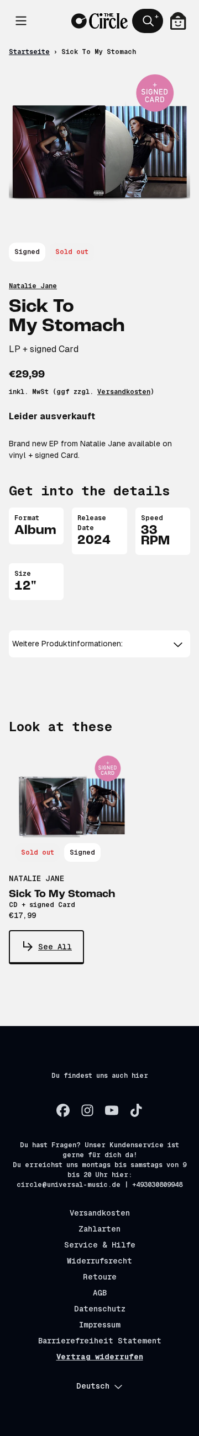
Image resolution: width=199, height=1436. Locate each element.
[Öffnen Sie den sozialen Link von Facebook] (63, 1110)
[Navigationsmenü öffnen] (21, 21)
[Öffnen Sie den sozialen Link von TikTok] (136, 1110)
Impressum (100, 1324)
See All (55, 946)
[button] (99, 644)
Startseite (29, 52)
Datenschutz (99, 1308)
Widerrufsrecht (99, 1260)
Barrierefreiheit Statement (99, 1340)
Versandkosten (123, 392)
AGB (100, 1292)
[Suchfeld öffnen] (147, 21)
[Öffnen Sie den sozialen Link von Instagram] (87, 1110)
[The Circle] (99, 21)
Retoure (100, 1276)
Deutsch (92, 1385)
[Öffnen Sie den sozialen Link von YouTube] (112, 1110)
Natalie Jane (33, 286)
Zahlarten (99, 1228)
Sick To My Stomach (62, 894)
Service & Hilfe (99, 1244)
